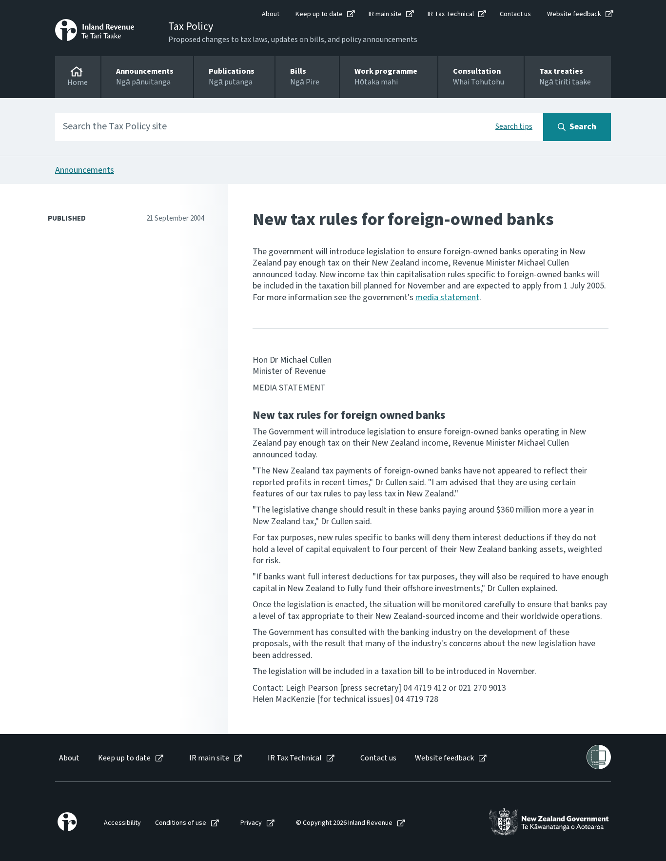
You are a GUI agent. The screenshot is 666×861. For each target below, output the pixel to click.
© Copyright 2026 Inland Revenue (344, 823)
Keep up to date (319, 14)
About (270, 14)
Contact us (515, 14)
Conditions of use (180, 823)
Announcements (84, 170)
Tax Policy (190, 26)
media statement (447, 297)
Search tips (513, 126)
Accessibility (122, 823)
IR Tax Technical (451, 14)
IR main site (385, 14)
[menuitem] (68, 758)
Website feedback (574, 14)
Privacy (251, 823)
